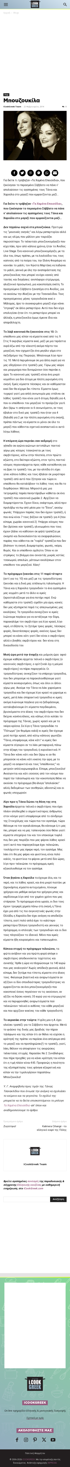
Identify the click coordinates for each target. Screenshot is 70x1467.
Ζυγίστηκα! (9, 1126)
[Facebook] (17, 1440)
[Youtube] (53, 1440)
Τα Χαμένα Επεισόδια (16, 1105)
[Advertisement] (35, 1245)
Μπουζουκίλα (21, 100)
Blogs (16, 12)
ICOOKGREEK (28, 1459)
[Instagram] (26, 1440)
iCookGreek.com (33, 1188)
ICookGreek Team (12, 106)
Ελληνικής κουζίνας (29, 1184)
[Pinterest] (35, 1440)
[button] (5, 4)
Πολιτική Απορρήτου (35, 1453)
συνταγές (33, 1181)
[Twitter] (44, 1440)
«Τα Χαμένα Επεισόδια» (47, 203)
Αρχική (6, 12)
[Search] (65, 4)
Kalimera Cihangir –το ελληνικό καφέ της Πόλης (52, 1128)
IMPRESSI (52, 1463)
